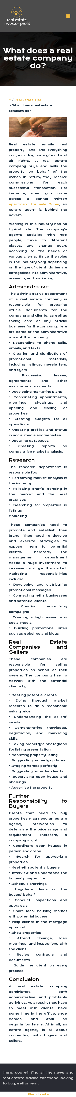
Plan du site (38, 1094)
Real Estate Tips (28, 100)
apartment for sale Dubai (34, 204)
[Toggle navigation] (68, 16)
